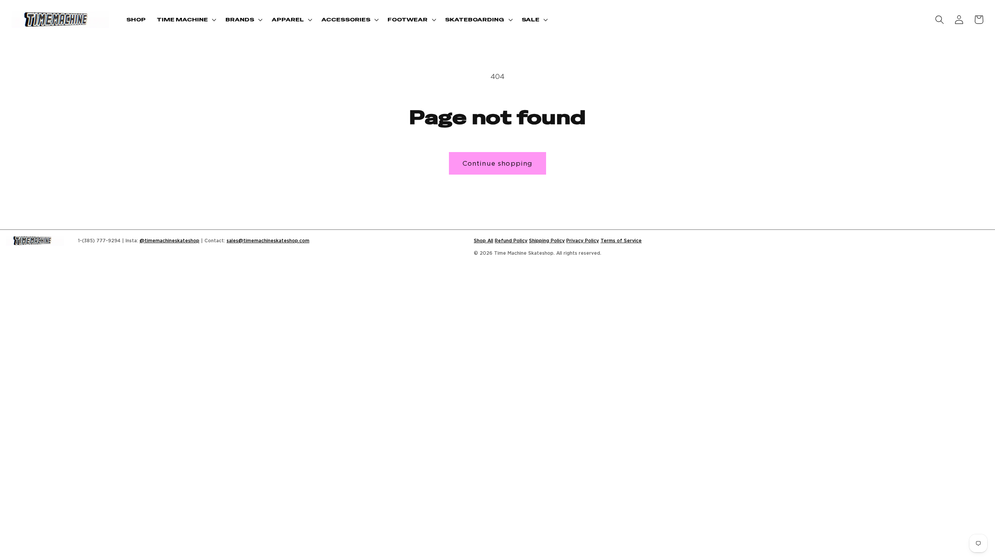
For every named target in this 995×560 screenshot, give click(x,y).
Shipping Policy (547, 240)
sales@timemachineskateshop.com (268, 240)
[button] (185, 19)
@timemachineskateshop (169, 240)
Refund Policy (511, 240)
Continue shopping (498, 163)
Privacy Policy (582, 240)
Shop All (483, 240)
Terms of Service (621, 240)
